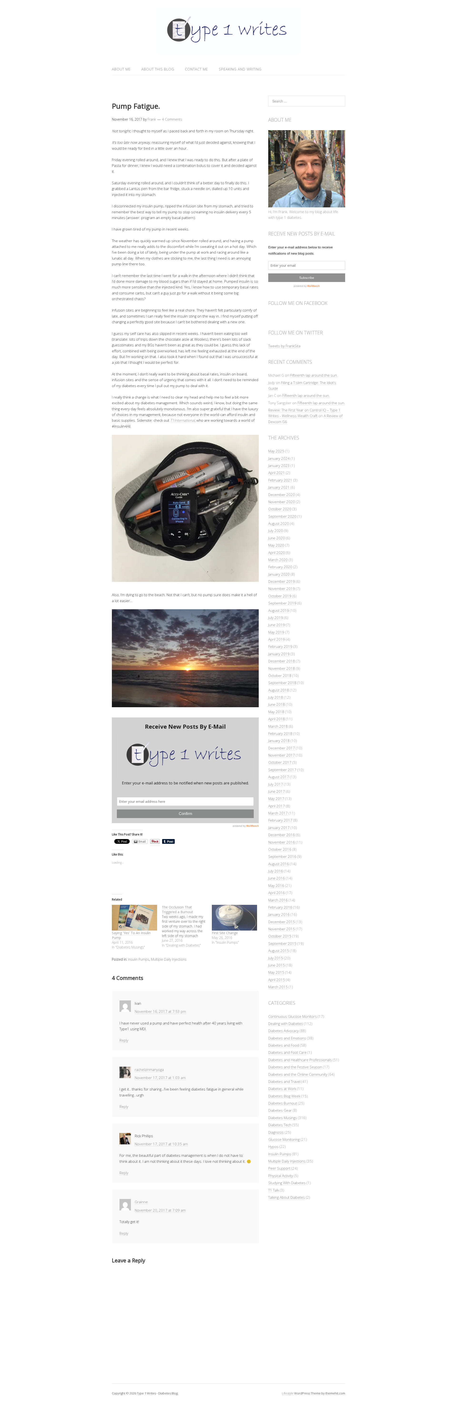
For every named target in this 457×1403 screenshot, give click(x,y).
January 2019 (279, 653)
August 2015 (278, 950)
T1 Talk (273, 1190)
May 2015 (276, 972)
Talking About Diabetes (286, 1197)
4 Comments (172, 119)
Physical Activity (280, 1175)
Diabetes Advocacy (283, 1030)
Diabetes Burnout (282, 1103)
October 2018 (279, 675)
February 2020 (280, 566)
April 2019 (276, 639)
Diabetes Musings (282, 1117)
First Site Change (225, 933)
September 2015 (282, 943)
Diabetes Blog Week (284, 1096)
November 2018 (281, 668)
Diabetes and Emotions (287, 1038)
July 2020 (275, 530)
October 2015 (279, 936)
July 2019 (275, 617)
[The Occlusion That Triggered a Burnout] (187, 926)
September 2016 (282, 856)
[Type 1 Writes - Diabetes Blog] (228, 52)
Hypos (273, 1146)
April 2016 (276, 892)
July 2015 (275, 958)
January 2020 (279, 574)
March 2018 (278, 726)
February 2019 (280, 646)
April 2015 (276, 979)
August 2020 (278, 523)
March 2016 (278, 900)
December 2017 (281, 748)
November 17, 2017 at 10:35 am (161, 1144)
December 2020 (281, 494)
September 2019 (282, 603)
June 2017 (276, 791)
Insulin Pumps (138, 959)
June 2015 (276, 965)
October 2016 (279, 849)
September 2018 (282, 682)
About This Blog (157, 69)
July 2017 (275, 784)
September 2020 (282, 516)
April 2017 (276, 806)
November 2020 (281, 501)
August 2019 (278, 610)
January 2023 (279, 465)
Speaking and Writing (240, 69)
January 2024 (279, 458)
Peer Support (279, 1168)
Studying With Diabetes (287, 1182)
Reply (123, 1040)
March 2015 (278, 986)
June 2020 (276, 538)
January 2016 (279, 914)
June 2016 (276, 878)
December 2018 (281, 661)
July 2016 (275, 871)
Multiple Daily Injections (169, 959)
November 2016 (281, 842)
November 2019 (281, 588)
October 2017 (279, 762)
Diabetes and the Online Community (297, 1074)
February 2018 (280, 733)
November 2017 (281, 755)
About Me (121, 69)
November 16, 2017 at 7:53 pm (160, 1011)
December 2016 (281, 834)
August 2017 (278, 776)
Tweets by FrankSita (284, 345)
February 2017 (280, 820)
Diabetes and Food (283, 1045)
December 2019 (281, 581)
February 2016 (280, 907)
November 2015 (281, 929)
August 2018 (278, 690)
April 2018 (276, 719)
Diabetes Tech (279, 1124)
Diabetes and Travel (284, 1081)
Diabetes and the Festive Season (295, 1067)
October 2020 (279, 509)
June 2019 (276, 624)
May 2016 (276, 885)
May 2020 (276, 545)
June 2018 (276, 704)
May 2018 (276, 711)
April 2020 (276, 552)
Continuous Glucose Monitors (292, 1016)
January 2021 (279, 487)
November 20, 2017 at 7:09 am (160, 1210)
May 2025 (276, 451)
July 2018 (275, 697)
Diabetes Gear (280, 1110)
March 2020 (278, 559)
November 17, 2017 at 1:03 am (160, 1077)
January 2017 (279, 827)
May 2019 (276, 632)
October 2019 (279, 596)
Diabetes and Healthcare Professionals (300, 1059)
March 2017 (278, 813)
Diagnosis (276, 1132)
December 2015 (281, 921)
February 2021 (280, 480)
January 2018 (279, 740)
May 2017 (276, 798)
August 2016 (278, 863)
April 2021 (276, 472)
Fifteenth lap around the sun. (314, 375)
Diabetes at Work (282, 1088)
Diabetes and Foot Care (287, 1052)
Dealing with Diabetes (285, 1023)
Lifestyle (287, 1393)
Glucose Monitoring (284, 1139)
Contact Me (196, 69)
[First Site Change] (234, 918)
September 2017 (282, 769)
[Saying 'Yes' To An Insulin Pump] (134, 918)
